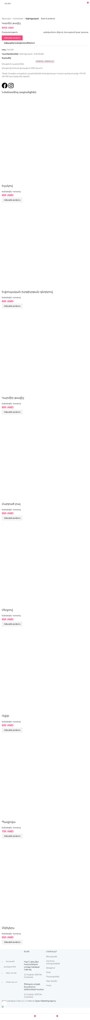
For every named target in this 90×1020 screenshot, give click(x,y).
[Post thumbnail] (34, 958)
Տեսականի (51, 957)
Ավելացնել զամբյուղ (12, 38)
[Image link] (12, 953)
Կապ (48, 985)
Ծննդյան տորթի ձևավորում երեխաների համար (34, 986)
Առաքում (50, 968)
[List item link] (12, 973)
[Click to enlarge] (4, 1003)
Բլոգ (48, 972)
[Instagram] (11, 85)
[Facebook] (5, 85)
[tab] (45, 61)
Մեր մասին (51, 981)
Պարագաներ (52, 977)
